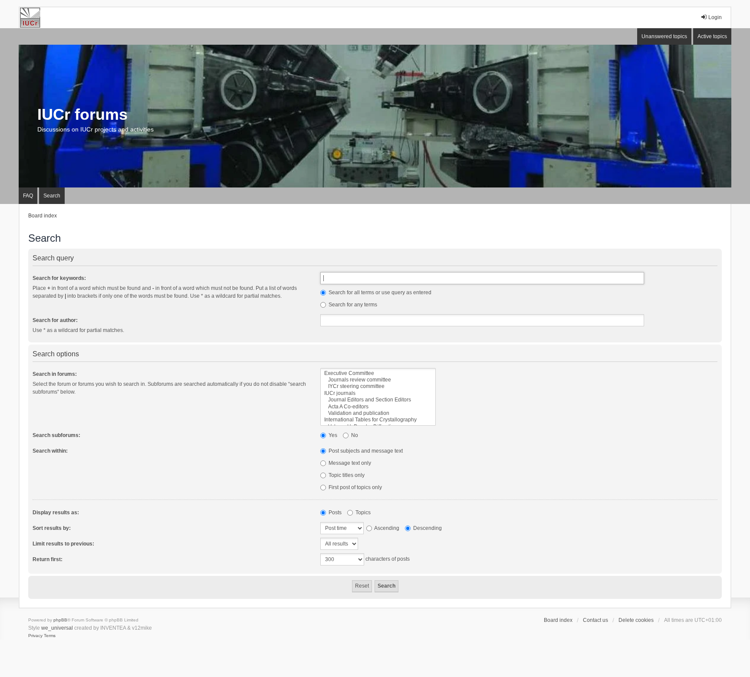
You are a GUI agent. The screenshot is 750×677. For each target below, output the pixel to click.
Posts (334, 512)
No (354, 435)
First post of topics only (354, 487)
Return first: (47, 559)
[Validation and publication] (378, 413)
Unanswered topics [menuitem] (664, 36)
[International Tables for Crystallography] (378, 420)
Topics (362, 512)
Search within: (50, 451)
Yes (332, 435)
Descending (427, 528)
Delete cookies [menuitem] (636, 620)
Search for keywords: (59, 278)
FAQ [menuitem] (28, 196)
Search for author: (55, 320)
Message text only (349, 463)
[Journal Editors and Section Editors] (378, 400)
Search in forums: (55, 374)
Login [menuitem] (715, 17)
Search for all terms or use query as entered (379, 292)
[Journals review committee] (378, 380)
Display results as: (56, 512)
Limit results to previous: (63, 544)
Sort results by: (52, 528)
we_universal (57, 628)
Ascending (386, 528)
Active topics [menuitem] (712, 36)
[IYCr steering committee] (378, 386)
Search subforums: (56, 435)
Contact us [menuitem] (595, 620)
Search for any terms (352, 305)
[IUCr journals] (378, 393)
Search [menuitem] (51, 196)
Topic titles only (346, 475)
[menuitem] (35, 636)
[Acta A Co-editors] (378, 407)
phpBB (60, 620)
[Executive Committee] (378, 373)
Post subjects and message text (365, 451)
